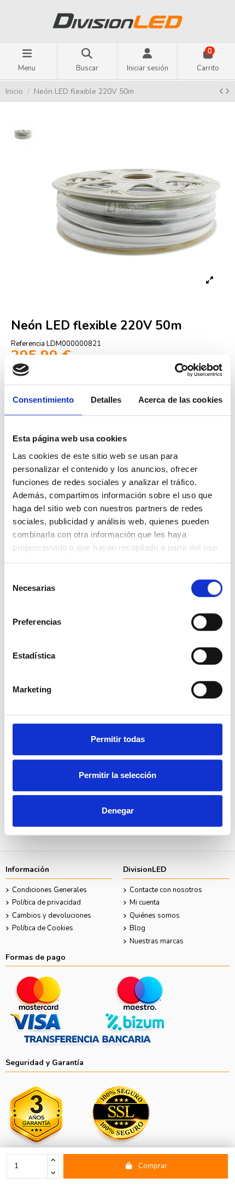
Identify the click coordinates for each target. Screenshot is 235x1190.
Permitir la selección (117, 775)
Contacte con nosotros (166, 890)
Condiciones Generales (49, 890)
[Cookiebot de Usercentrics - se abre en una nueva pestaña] (174, 370)
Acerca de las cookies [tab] (180, 399)
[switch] (206, 622)
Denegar (118, 810)
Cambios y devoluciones (51, 915)
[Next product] (227, 92)
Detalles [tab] (106, 399)
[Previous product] (222, 92)
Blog (137, 928)
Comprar (152, 1166)
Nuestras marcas (157, 941)
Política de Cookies (42, 928)
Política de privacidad (46, 902)
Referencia (28, 344)
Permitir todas (118, 739)
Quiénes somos (155, 915)
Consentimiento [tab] (43, 399)
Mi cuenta (145, 902)
